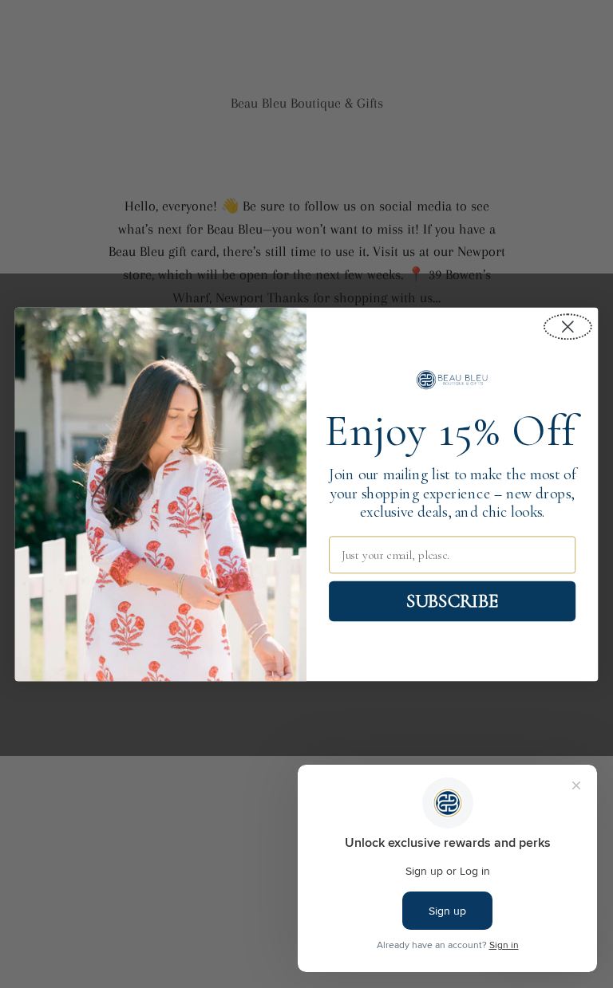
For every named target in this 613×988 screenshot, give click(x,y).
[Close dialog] (568, 326)
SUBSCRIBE (452, 600)
